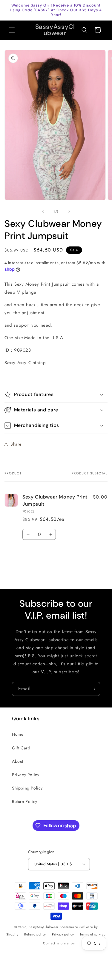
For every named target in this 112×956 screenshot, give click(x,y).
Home (17, 734)
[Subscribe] (93, 689)
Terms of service (92, 934)
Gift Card (21, 748)
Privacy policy (63, 934)
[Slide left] (43, 211)
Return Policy (24, 801)
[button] (12, 30)
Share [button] (16, 444)
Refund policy (35, 934)
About (17, 761)
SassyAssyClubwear (44, 926)
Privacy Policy (25, 775)
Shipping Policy (27, 788)
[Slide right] (69, 211)
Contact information (59, 943)
